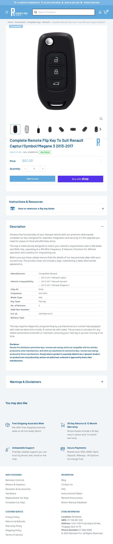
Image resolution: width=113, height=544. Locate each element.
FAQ (63, 489)
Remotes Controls (15, 480)
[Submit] (35, 12)
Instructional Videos (71, 493)
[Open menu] (7, 12)
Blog (63, 480)
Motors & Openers (15, 484)
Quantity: (15, 168)
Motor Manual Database (74, 502)
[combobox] (63, 12)
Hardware (11, 493)
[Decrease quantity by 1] (25, 169)
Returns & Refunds (15, 521)
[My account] (100, 12)
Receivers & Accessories (18, 489)
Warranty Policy (14, 525)
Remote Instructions (72, 497)
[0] (105, 12)
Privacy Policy (13, 517)
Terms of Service (14, 534)
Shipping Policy (13, 530)
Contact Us (67, 484)
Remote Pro (16, 152)
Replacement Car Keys (17, 497)
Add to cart (32, 178)
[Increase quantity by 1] (43, 169)
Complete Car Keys (15, 502)
